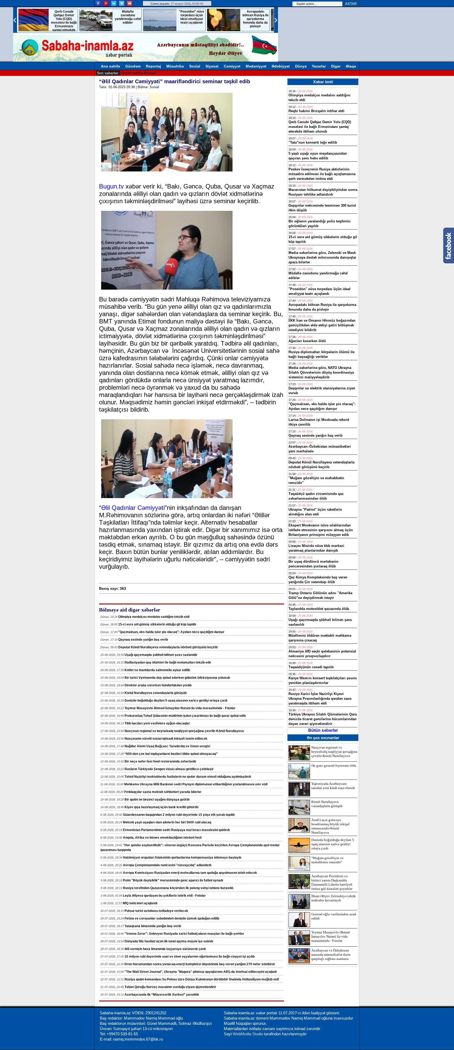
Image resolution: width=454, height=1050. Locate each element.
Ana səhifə (110, 66)
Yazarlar (319, 66)
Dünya (301, 66)
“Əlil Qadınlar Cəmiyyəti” (133, 507)
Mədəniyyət (256, 66)
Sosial (194, 66)
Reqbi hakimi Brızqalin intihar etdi (149, 73)
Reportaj (153, 66)
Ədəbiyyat (281, 66)
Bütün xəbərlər (323, 730)
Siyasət (212, 66)
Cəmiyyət (232, 66)
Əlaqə (351, 66)
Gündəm (133, 66)
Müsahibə (175, 66)
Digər (335, 66)
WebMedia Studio (248, 1034)
